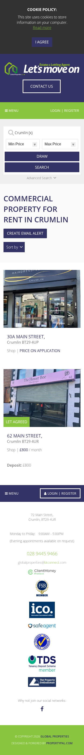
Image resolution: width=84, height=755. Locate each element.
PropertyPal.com (59, 743)
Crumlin (23, 133)
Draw (42, 156)
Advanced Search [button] (39, 178)
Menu (13, 493)
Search (42, 167)
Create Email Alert (25, 233)
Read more (42, 27)
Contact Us (41, 86)
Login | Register (64, 110)
